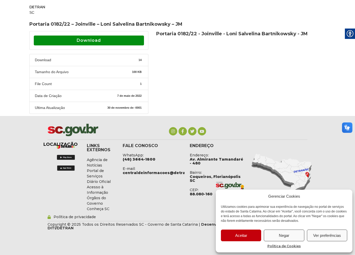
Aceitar (241, 235)
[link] (173, 131)
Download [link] (89, 40)
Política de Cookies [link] (284, 246)
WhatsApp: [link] (133, 155)
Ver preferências (327, 235)
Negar (284, 235)
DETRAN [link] (37, 7)
